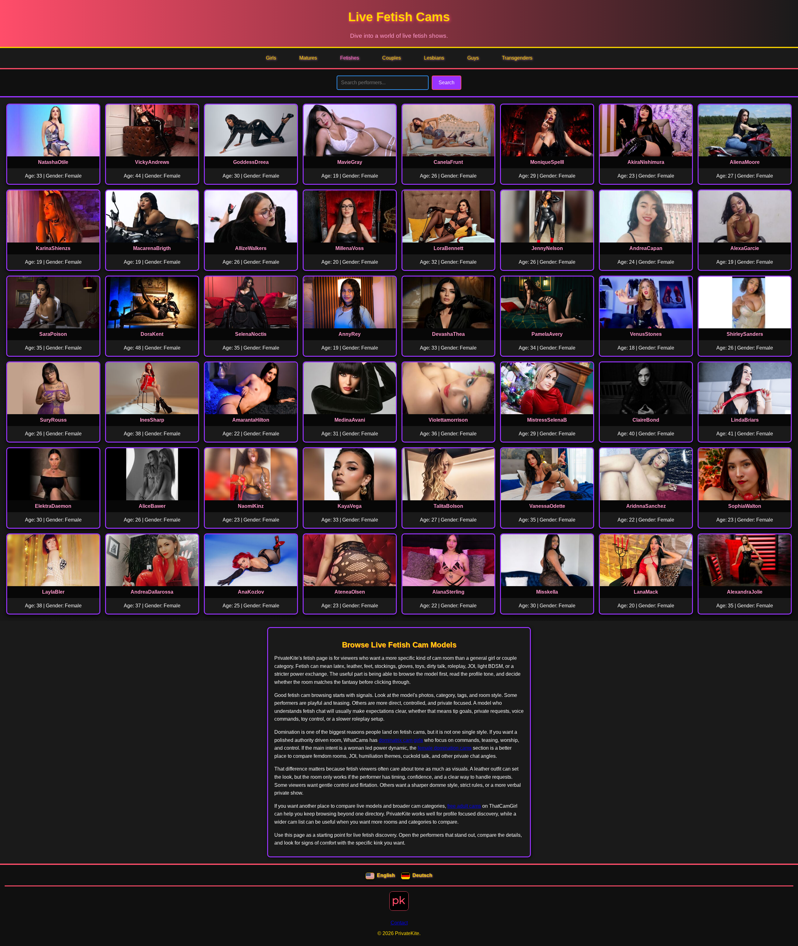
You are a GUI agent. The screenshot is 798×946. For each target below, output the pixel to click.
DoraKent (152, 334)
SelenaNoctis (251, 334)
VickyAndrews (152, 162)
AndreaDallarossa (152, 592)
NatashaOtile (53, 162)
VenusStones (646, 334)
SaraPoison (53, 334)
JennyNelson (547, 248)
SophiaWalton (744, 506)
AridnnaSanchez (646, 506)
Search (446, 82)
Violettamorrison (448, 420)
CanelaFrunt (448, 162)
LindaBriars (745, 420)
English (386, 875)
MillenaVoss (349, 248)
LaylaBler (53, 592)
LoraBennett (448, 248)
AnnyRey (350, 334)
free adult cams (464, 806)
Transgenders (517, 58)
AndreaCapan (645, 248)
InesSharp (152, 420)
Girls (271, 58)
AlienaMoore (745, 162)
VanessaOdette (547, 506)
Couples (391, 58)
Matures (308, 58)
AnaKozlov (251, 592)
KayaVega (350, 506)
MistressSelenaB (547, 420)
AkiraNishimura (645, 162)
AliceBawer (152, 506)
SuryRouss (53, 420)
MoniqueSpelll (547, 162)
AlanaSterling (448, 592)
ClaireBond (645, 420)
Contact (399, 922)
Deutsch (422, 875)
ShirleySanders (745, 334)
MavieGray (349, 162)
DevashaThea (448, 334)
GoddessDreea (251, 162)
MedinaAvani (349, 420)
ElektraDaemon (53, 506)
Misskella (547, 592)
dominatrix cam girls (401, 740)
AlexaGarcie (744, 248)
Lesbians (434, 58)
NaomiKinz (251, 506)
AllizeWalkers (251, 248)
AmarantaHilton (250, 420)
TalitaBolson (448, 506)
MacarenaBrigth (152, 248)
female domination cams (445, 748)
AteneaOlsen (349, 592)
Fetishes (349, 58)
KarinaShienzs (53, 248)
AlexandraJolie (744, 592)
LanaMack (646, 592)
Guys (473, 58)
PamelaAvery (547, 334)
